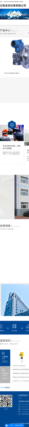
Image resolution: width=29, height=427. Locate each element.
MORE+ (5, 361)
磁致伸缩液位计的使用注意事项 (21, 371)
